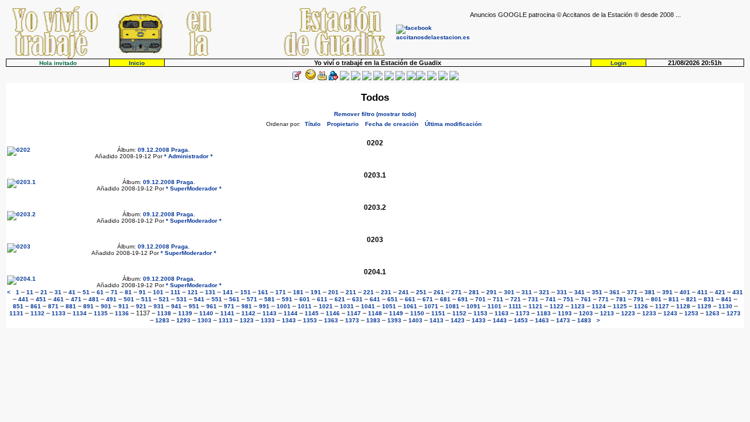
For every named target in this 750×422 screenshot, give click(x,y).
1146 (333, 313)
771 (603, 299)
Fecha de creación (391, 124)
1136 (122, 313)
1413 (436, 320)
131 (210, 292)
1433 (479, 320)
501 (129, 299)
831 (709, 299)
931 (159, 306)
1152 (459, 313)
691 (463, 299)
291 (491, 292)
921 (141, 306)
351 (597, 292)
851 (18, 306)
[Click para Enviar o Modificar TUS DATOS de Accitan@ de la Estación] (296, 78)
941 (176, 306)
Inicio (137, 63)
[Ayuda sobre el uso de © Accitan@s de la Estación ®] (411, 78)
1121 (536, 306)
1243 (670, 313)
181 (298, 292)
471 (76, 299)
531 (181, 299)
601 (304, 299)
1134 (80, 313)
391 (667, 292)
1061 (410, 306)
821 (691, 299)
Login (618, 63)
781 (621, 299)
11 (29, 292)
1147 (354, 313)
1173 (523, 313)
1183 (544, 313)
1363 (331, 320)
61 (100, 292)
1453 (521, 320)
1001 (284, 306)
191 (316, 292)
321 (544, 292)
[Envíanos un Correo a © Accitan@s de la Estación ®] (432, 78)
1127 (662, 306)
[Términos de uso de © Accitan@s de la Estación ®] (443, 78)
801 (656, 299)
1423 (458, 320)
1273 (734, 313)
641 (375, 299)
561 (234, 299)
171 (280, 292)
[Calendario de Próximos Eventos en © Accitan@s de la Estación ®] (389, 78)
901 (106, 306)
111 (175, 292)
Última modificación (453, 124)
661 (410, 299)
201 (333, 292)
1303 (204, 320)
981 (246, 306)
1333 (268, 320)
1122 (557, 306)
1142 (248, 313)
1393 (394, 320)
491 (111, 299)
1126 (641, 306)
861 (35, 306)
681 (445, 299)
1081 (452, 306)
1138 (164, 313)
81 (128, 292)
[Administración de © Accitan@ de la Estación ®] (454, 78)
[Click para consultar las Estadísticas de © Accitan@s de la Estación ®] (366, 78)
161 (263, 292)
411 (702, 292)
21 (43, 292)
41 (72, 292)
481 (93, 299)
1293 (183, 320)
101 (158, 292)
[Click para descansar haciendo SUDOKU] (355, 78)
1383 (373, 320)
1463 (542, 320)
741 (551, 299)
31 (58, 292)
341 (579, 292)
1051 (389, 306)
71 (114, 292)
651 (392, 299)
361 (614, 292)
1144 (291, 313)
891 (88, 306)
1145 (312, 313)
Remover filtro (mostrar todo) (375, 114)
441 (23, 299)
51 (86, 292)
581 (269, 299)
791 (638, 299)
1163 (502, 313)
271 (456, 292)
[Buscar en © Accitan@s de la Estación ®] (378, 78)
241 (403, 292)
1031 (347, 306)
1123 (578, 306)
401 (685, 292)
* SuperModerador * (193, 188)
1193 (565, 313)
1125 (620, 306)
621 (340, 299)
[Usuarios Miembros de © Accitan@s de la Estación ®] (400, 78)
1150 (417, 313)
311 (526, 292)
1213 (607, 313)
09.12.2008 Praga (163, 150)
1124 (599, 306)
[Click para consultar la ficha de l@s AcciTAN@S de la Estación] (333, 78)
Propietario (343, 124)
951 (194, 306)
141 (228, 292)
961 (211, 306)
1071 (431, 306)
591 (287, 299)
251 (421, 292)
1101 (495, 306)
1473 (563, 320)
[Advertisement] (607, 35)
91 (142, 292)
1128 (683, 306)
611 (322, 299)
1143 (269, 313)
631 (357, 299)
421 (720, 292)
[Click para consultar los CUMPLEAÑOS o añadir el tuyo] (322, 78)
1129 (704, 306)
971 (229, 306)
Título (313, 124)
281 (474, 292)
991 (264, 306)
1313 (226, 320)
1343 (289, 320)
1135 (101, 313)
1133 (59, 313)
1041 (368, 306)
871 (53, 306)
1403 (415, 320)
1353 (310, 320)
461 (58, 299)
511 (146, 299)
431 (737, 292)
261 (439, 292)
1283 (162, 320)
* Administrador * (188, 156)
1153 (480, 313)
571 (252, 299)
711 (498, 299)
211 (351, 292)
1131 (16, 313)
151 (245, 292)
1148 (375, 313)
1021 (326, 306)
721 (515, 299)
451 (41, 299)
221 (368, 292)
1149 (396, 313)
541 (199, 299)
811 (674, 299)
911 (123, 306)
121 (193, 292)
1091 (473, 306)
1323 (247, 320)
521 (164, 299)
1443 (500, 320)
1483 (584, 320)
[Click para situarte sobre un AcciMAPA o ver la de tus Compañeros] (344, 78)
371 (632, 292)
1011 (305, 306)
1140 (206, 313)
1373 (352, 320)
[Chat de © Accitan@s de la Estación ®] (420, 78)
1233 (649, 313)
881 (71, 306)
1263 (712, 313)
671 (427, 299)
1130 (725, 306)
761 (586, 299)
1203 (586, 313)
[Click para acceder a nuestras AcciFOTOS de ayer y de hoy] (309, 78)
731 (533, 299)
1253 (691, 313)
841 (726, 299)
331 (562, 292)
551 (217, 299)
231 (386, 292)
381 (650, 292)
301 (509, 292)
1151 (438, 313)
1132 (37, 313)
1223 (628, 313)
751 (568, 299)
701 (480, 299)
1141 (227, 313)
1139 (185, 313)
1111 (515, 306)
